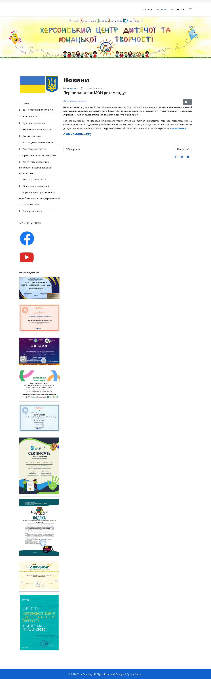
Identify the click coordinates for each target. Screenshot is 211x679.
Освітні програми (31, 135)
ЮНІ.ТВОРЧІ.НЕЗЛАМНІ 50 (37, 109)
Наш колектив (30, 116)
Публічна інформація (33, 122)
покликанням (178, 128)
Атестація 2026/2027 (34, 179)
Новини (162, 9)
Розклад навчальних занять (38, 142)
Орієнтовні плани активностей (39, 155)
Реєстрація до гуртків (34, 148)
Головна (147, 9)
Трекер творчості (32, 210)
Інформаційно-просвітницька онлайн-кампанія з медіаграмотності (39, 195)
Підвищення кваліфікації (35, 185)
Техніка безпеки (31, 204)
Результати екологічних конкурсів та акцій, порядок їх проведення (35, 167)
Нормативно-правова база (37, 129)
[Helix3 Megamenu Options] (190, 9)
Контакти (176, 9)
